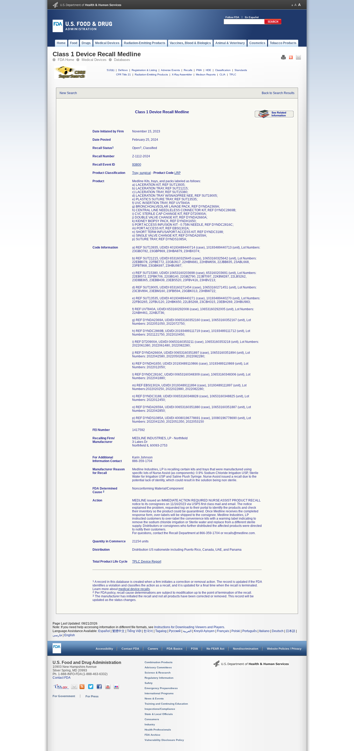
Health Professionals (158, 729)
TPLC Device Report (146, 561)
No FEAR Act (215, 648)
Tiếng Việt (134, 631)
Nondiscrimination (245, 648)
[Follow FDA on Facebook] (100, 688)
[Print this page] (283, 58)
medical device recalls (134, 589)
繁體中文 (118, 631)
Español (104, 631)
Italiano (264, 631)
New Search (68, 93)
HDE (208, 70)
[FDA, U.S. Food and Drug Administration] (82, 31)
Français (223, 631)
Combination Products (159, 662)
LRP (177, 173)
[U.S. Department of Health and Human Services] (87, 7)
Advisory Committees (158, 667)
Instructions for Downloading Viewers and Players (189, 627)
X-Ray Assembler (182, 74)
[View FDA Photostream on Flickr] (117, 688)
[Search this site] (272, 23)
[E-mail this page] (298, 58)
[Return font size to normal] (295, 5)
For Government (64, 696)
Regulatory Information (159, 677)
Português (249, 631)
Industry (150, 724)
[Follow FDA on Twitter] (91, 688)
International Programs (159, 693)
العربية (187, 631)
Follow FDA (232, 17)
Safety (149, 683)
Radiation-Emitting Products (151, 74)
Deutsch (278, 631)
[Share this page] (290, 58)
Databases (122, 60)
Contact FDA (130, 648)
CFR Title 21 (123, 74)
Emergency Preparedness (161, 688)
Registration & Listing (144, 70)
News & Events (154, 698)
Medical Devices (94, 60)
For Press (92, 696)
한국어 (148, 631)
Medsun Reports (206, 74)
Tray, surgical (141, 173)
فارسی (57, 635)
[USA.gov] (61, 688)
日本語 (290, 631)
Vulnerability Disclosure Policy (164, 740)
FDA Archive (152, 734)
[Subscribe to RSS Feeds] (83, 688)
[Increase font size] (299, 5)
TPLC (232, 74)
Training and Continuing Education (166, 703)
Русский (175, 631)
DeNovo (123, 70)
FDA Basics (174, 648)
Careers (153, 648)
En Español (252, 17)
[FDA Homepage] (57, 650)
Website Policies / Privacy (284, 648)
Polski (235, 631)
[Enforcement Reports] (274, 117)
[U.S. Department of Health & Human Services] (251, 665)
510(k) (110, 70)
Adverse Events (170, 70)
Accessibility (104, 648)
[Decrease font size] (292, 5)
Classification (223, 70)
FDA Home (66, 60)
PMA (199, 70)
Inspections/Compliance (160, 708)
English (69, 635)
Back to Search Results (278, 93)
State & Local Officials (159, 714)
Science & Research (158, 672)
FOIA (194, 648)
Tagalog (161, 631)
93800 (136, 164)
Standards (241, 70)
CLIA (222, 74)
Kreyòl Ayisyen (204, 631)
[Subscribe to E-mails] (74, 688)
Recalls (188, 70)
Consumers (152, 719)
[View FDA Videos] (108, 688)
